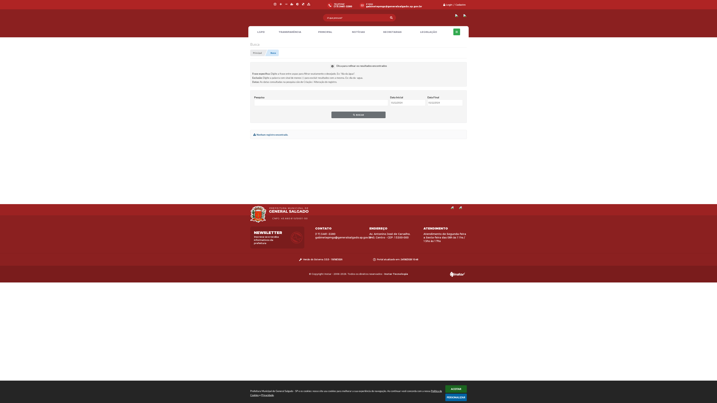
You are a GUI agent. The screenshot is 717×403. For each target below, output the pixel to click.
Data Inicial (396, 97)
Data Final (433, 97)
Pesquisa (259, 97)
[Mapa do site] (308, 4)
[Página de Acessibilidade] (275, 4)
